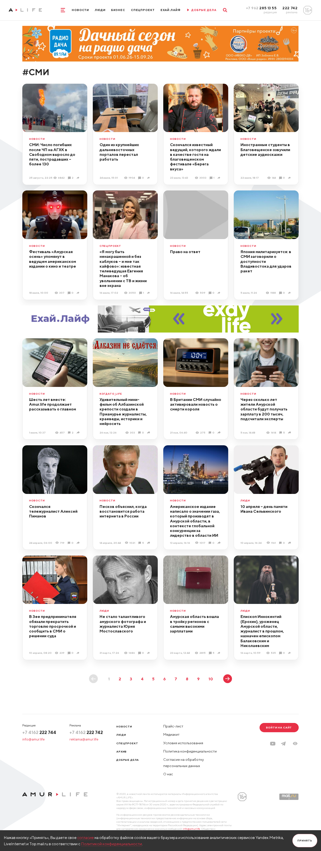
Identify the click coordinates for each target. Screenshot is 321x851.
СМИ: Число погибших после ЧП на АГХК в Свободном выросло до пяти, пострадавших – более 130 (52, 154)
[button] (295, 743)
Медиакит (171, 734)
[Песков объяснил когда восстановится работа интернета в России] (149, 543)
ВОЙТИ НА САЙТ (279, 727)
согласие (85, 837)
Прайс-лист (173, 726)
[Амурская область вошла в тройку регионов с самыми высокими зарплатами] (219, 653)
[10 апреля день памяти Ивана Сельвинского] (290, 543)
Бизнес (118, 10)
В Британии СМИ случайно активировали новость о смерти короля (195, 404)
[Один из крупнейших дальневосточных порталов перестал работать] (149, 178)
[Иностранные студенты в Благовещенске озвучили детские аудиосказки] (290, 178)
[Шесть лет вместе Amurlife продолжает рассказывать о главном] (79, 432)
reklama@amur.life (83, 739)
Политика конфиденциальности (190, 751)
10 (210, 679)
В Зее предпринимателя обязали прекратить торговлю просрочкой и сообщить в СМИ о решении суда (52, 626)
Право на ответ (185, 251)
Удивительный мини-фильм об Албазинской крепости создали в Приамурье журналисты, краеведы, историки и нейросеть (123, 411)
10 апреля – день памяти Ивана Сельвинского (263, 508)
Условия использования (183, 743)
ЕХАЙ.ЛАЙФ (170, 10)
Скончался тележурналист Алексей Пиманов (53, 511)
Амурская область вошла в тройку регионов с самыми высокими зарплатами (194, 623)
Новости (80, 10)
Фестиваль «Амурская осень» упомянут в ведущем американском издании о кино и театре (52, 258)
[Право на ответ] (219, 293)
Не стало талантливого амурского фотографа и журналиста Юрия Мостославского (123, 623)
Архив (121, 751)
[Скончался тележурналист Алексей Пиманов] (79, 543)
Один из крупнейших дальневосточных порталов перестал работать (119, 151)
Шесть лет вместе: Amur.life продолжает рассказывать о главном (52, 404)
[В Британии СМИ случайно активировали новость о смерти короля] (219, 432)
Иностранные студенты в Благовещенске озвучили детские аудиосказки (265, 149)
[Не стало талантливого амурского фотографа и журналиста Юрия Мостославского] (149, 653)
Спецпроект (143, 10)
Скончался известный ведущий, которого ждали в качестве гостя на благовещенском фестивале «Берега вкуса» (195, 156)
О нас (168, 774)
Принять (304, 840)
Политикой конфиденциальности (111, 843)
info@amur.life (33, 739)
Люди (100, 10)
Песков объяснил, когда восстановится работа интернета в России (123, 511)
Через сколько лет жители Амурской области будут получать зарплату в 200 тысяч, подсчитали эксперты (263, 409)
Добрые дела (127, 759)
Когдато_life (111, 393)
